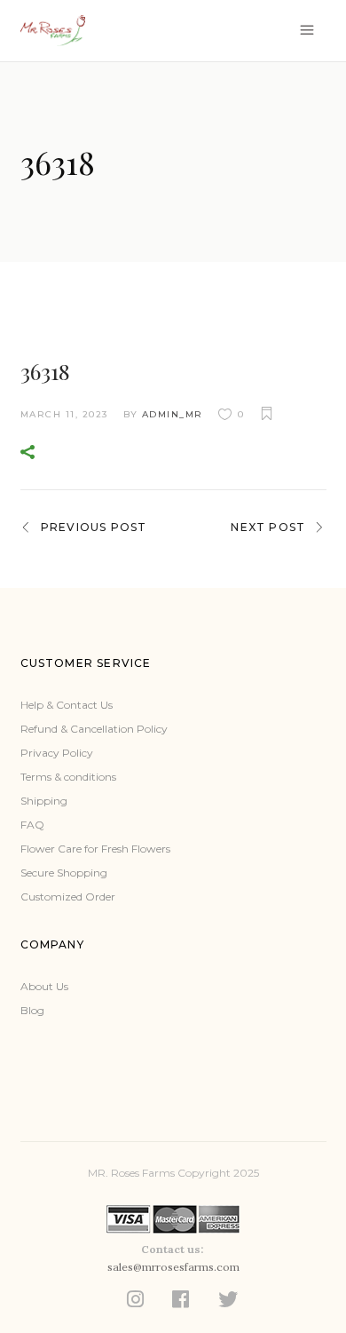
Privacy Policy (56, 752)
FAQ (32, 824)
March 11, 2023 (64, 414)
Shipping (43, 800)
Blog (32, 1010)
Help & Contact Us (66, 704)
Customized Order (67, 896)
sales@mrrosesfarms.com (173, 1266)
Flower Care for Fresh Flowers (95, 848)
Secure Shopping (63, 872)
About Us (44, 986)
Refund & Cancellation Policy (94, 728)
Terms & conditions (68, 776)
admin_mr (172, 414)
